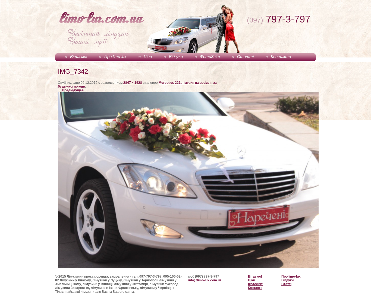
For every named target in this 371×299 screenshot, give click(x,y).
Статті (245, 56)
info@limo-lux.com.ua (205, 280)
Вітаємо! (78, 56)
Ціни (148, 56)
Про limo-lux (115, 56)
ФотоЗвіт (210, 56)
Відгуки (176, 56)
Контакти (281, 56)
